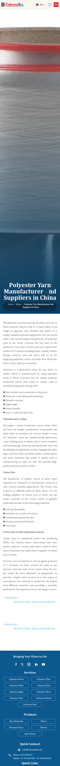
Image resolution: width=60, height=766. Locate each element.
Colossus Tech (16, 698)
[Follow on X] (22, 664)
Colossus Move (44, 691)
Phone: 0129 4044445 (22, 755)
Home (10, 304)
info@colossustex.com (32, 749)
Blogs (18, 304)
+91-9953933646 (43, 758)
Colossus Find (43, 685)
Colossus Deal (30, 704)
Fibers (44, 721)
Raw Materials (16, 721)
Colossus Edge (16, 691)
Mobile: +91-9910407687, (24, 758)
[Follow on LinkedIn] (36, 664)
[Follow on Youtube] (43, 664)
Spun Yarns (30, 733)
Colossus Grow (16, 679)
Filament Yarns (16, 727)
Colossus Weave (43, 698)
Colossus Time (44, 679)
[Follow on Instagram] (29, 664)
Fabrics (43, 727)
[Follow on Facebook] (16, 664)
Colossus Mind (16, 685)
